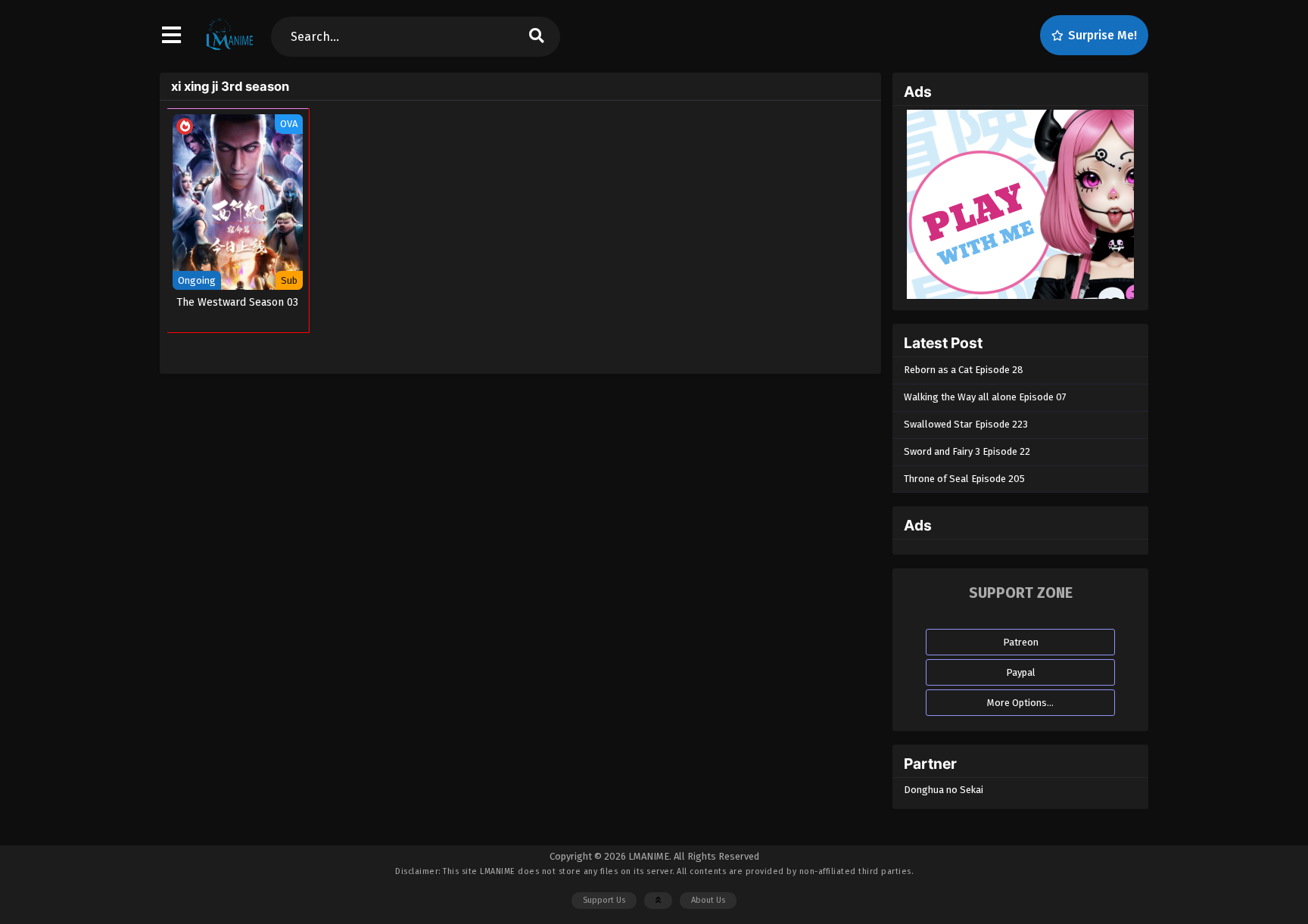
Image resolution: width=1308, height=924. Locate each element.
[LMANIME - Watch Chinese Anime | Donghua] (229, 49)
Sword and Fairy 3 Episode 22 (967, 451)
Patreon (1021, 642)
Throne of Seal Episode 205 (964, 478)
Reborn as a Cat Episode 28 (963, 369)
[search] (537, 37)
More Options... (1020, 702)
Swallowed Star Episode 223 (966, 424)
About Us (708, 900)
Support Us (604, 900)
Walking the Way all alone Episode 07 (985, 397)
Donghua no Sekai (943, 789)
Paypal (1021, 672)
